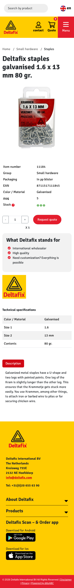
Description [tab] (13, 363)
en (68, 8)
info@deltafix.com (19, 478)
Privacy (25, 583)
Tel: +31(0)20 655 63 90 (22, 485)
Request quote (47, 220)
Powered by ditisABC (42, 583)
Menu (66, 31)
